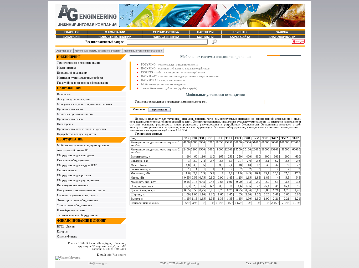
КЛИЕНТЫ (240, 32)
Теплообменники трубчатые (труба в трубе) (169, 88)
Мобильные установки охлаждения (163, 84)
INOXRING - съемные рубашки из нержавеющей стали (175, 68)
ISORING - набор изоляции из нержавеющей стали (173, 72)
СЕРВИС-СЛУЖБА (166, 32)
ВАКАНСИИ (71, 36)
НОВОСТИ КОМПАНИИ (115, 36)
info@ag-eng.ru (116, 254)
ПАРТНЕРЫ (205, 32)
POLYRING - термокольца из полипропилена (169, 64)
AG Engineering (189, 263)
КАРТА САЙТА (240, 36)
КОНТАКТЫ (205, 36)
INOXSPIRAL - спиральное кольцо (163, 80)
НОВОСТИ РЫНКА (166, 36)
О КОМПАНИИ (115, 32)
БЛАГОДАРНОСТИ (282, 36)
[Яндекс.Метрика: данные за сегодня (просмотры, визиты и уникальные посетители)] (67, 258)
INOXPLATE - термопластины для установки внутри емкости (180, 76)
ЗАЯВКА (282, 32)
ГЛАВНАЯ (71, 32)
